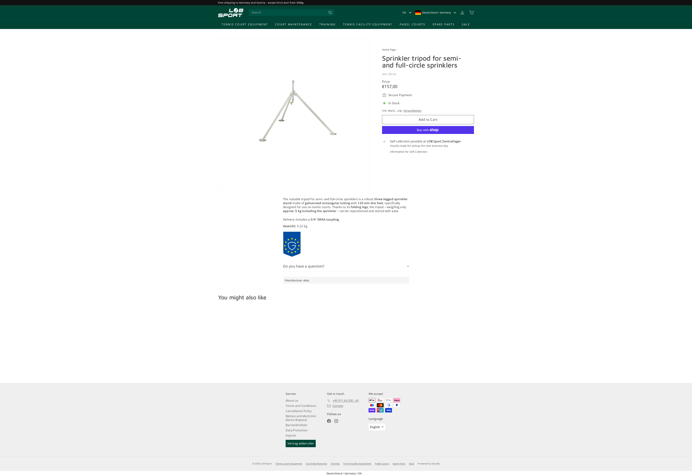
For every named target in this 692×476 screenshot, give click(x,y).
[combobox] (291, 12)
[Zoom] (294, 114)
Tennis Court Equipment (245, 24)
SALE (466, 24)
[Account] (462, 12)
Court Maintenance (293, 24)
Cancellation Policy (299, 411)
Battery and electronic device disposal (301, 418)
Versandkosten (412, 110)
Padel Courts (412, 24)
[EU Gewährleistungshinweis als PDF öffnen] (292, 244)
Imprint (291, 435)
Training (327, 24)
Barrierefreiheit (296, 425)
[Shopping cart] (471, 12)
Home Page (389, 49)
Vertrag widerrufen (300, 443)
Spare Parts (443, 24)
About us (292, 401)
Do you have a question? (304, 266)
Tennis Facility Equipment (367, 24)
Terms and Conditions (301, 406)
